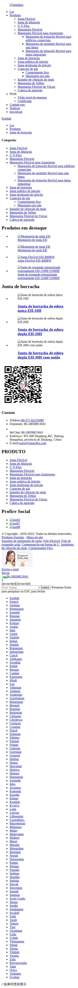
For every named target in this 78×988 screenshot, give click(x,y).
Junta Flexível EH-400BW (34, 260)
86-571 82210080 (32, 420)
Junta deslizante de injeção (34, 65)
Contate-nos (17, 104)
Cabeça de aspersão (30, 90)
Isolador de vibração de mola (36, 79)
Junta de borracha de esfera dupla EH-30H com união (40, 355)
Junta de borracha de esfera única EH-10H (40, 308)
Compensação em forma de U (40, 544)
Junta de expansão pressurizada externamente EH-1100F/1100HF (39, 276)
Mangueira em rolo (38, 76)
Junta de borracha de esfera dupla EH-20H (40, 331)
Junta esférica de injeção (33, 61)
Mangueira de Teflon (31, 83)
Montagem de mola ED (32, 240)
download (16, 111)
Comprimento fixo (37, 72)
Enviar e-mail (10, 569)
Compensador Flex (41, 548)
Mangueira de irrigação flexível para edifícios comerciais (48, 38)
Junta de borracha (29, 58)
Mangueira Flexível (30, 29)
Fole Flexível (51, 541)
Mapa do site (35, 537)
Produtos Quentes (13, 537)
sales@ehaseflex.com (32, 443)
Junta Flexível (26, 18)
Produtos (15, 15)
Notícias (15, 108)
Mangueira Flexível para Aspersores (40, 33)
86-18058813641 (17, 576)
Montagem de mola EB (32, 250)
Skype (6, 573)
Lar (12, 11)
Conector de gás (28, 69)
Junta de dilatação (29, 22)
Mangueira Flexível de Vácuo (36, 86)
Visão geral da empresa (32, 97)
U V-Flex (24, 26)
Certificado (25, 101)
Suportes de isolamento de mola (22, 541)
